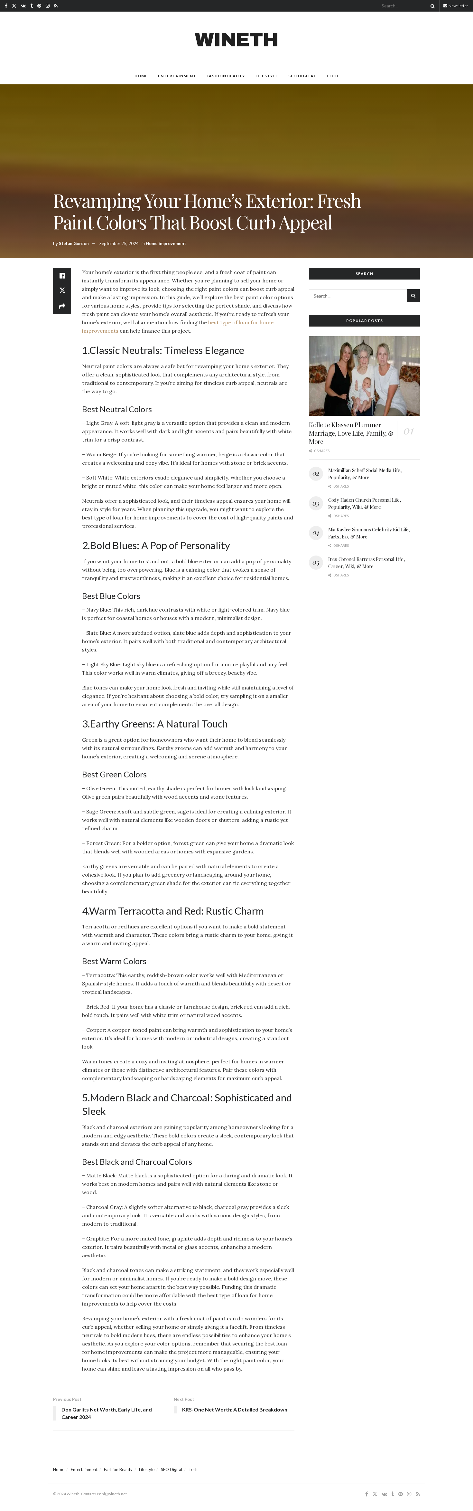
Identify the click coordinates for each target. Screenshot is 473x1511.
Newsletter (458, 5)
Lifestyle (266, 75)
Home (141, 75)
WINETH (236, 40)
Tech (332, 75)
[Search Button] (431, 6)
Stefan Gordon (74, 243)
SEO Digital (302, 75)
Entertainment (177, 75)
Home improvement (166, 243)
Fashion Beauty (226, 75)
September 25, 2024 (119, 243)
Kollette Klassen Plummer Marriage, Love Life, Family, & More (351, 433)
